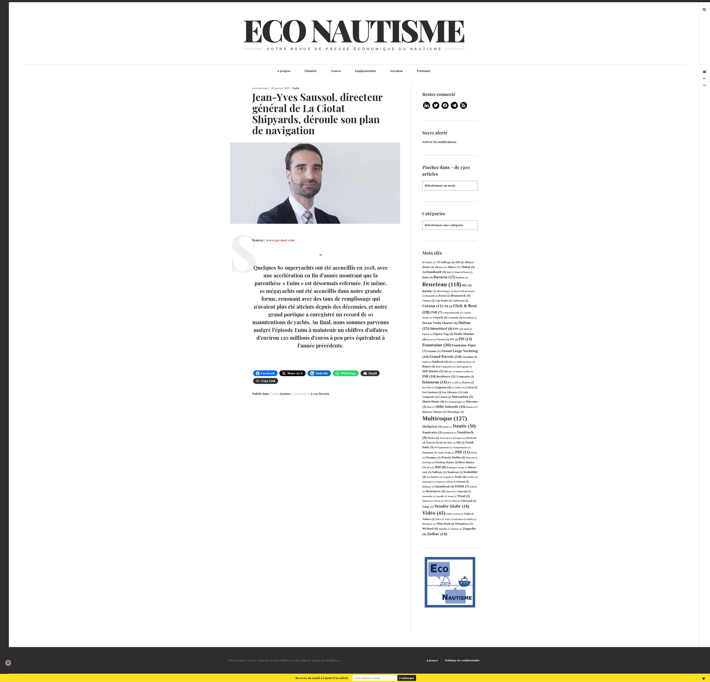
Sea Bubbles (434, 477)
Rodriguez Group (457, 467)
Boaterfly (432, 296)
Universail (468, 500)
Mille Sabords (450, 406)
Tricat (438, 501)
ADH (459, 262)
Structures (435, 491)
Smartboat (444, 486)
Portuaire (424, 71)
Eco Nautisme (353, 29)
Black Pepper (445, 291)
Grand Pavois (445, 356)
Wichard (430, 528)
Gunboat (440, 361)
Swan (452, 496)
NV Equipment (443, 447)
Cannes (428, 300)
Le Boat (471, 387)
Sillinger (428, 486)
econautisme (260, 88)
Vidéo (433, 513)
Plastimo (433, 457)
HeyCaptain (464, 366)
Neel (430, 442)
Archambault (434, 272)
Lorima (445, 397)
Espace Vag (443, 334)
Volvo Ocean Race (455, 519)
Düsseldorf (441, 328)
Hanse (428, 366)
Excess (432, 339)
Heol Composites (446, 366)
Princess (472, 457)
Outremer (429, 452)
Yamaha (444, 529)
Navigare (459, 438)
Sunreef (451, 491)
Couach (440, 317)
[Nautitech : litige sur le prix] (704, 85)
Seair (460, 477)
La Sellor (458, 387)
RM (440, 467)
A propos (283, 71)
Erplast (427, 334)
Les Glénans (452, 392)
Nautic (464, 426)
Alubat (468, 267)
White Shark (445, 523)
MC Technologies (455, 402)
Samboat (455, 472)
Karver (468, 382)
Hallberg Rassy (466, 362)
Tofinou (427, 501)
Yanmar (456, 529)
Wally (471, 519)
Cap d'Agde (443, 300)
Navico (433, 438)
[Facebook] (445, 105)
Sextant (463, 481)
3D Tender (429, 262)
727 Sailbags (445, 262)
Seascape (428, 481)
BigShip (429, 291)
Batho (427, 277)
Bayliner (462, 277)
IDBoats (449, 371)
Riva (431, 467)
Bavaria (444, 277)
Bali (450, 272)
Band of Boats (463, 272)
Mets (431, 407)
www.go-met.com (280, 240)
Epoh (468, 329)
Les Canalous (431, 392)
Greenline (469, 357)
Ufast (456, 501)
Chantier (310, 71)
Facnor (443, 339)
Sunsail (464, 491)
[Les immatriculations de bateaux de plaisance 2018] (704, 78)
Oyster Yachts (446, 452)
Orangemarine (462, 447)
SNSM (462, 486)
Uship (428, 506)
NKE (460, 442)
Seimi (440, 481)
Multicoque (444, 418)
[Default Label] (426, 105)
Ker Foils (428, 387)
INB (429, 376)
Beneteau (441, 284)
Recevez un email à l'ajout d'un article (321, 678)
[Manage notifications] (8, 663)
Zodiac (437, 533)
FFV (454, 339)
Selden (451, 481)
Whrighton (464, 523)
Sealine (472, 477)
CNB (436, 312)
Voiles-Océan (454, 514)
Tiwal (463, 496)
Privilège (428, 462)
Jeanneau (434, 381)
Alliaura (441, 267)
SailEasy (439, 472)
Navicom (446, 438)
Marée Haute (433, 401)
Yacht (295, 88)
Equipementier (365, 71)
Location (396, 71)
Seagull (448, 477)
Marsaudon (462, 397)
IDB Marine (432, 371)
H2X (452, 362)
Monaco (472, 407)
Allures (453, 267)
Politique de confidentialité (462, 660)
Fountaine (436, 344)
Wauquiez (429, 524)
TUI (447, 501)
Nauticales (432, 432)
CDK (448, 306)
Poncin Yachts (453, 457)
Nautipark (449, 432)
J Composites (465, 376)
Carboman (460, 300)
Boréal (444, 295)
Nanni (447, 427)
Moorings (455, 411)
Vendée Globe (452, 506)
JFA (451, 382)
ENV (458, 328)
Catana (432, 306)
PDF (462, 452)
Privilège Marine (446, 462)
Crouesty (455, 317)
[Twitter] (435, 105)
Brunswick (460, 295)
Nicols (441, 442)
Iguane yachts (464, 371)
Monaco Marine (434, 411)
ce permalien (300, 394)
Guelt (426, 362)
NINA (451, 442)
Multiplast (432, 426)
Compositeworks (453, 312)
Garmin (434, 351)
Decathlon (469, 317)
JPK (458, 382)
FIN (465, 339)
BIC (467, 285)
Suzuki (442, 496)
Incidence (445, 376)
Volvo (439, 519)
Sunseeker (429, 496)
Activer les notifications (439, 142)
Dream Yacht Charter (440, 323)
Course (336, 71)
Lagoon (443, 387)
